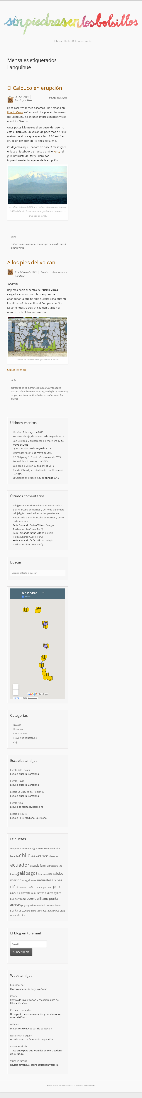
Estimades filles (21, 452)
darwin (31, 387)
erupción (31, 244)
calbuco (15, 244)
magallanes (29, 880)
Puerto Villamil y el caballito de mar (32, 470)
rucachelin (41, 905)
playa (14, 395)
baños (57, 848)
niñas (58, 880)
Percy (56, 151)
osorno (40, 244)
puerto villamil (18, 898)
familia (44, 865)
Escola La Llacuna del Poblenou (27, 791)
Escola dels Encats (20, 770)
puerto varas (17, 247)
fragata (52, 866)
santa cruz (17, 910)
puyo (24, 905)
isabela (52, 873)
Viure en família (18, 1061)
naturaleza (45, 880)
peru (57, 886)
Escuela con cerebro (21, 1010)
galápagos (27, 873)
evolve (49, 1085)
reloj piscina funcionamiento (28, 505)
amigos (33, 848)
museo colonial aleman (23, 391)
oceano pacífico (27, 887)
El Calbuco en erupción (34, 87)
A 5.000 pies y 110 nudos (26, 457)
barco (51, 848)
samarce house (54, 905)
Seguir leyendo (16, 369)
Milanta (14, 1024)
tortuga (44, 910)
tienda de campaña (42, 395)
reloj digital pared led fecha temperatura (35, 513)
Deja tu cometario (58, 97)
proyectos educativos (32, 893)
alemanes (16, 387)
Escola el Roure (18, 813)
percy (48, 244)
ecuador (19, 864)
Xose (29, 100)
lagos (58, 387)
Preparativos (20, 733)
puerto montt (59, 244)
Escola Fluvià (17, 781)
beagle (14, 856)
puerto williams (37, 898)
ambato (25, 848)
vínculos (21, 915)
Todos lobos (19, 461)
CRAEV (13, 996)
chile (22, 244)
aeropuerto (15, 848)
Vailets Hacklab (18, 1046)
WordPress (90, 1085)
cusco (43, 855)
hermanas (43, 874)
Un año (17, 432)
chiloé (34, 856)
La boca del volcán (23, 465)
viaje (62, 910)
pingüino (15, 893)
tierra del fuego (32, 910)
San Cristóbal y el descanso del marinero (35, 440)
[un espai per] (17, 985)
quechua (32, 905)
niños (15, 886)
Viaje (13, 236)
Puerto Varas (15, 112)
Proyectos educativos (25, 737)
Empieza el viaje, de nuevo (27, 436)
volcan (13, 915)
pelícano (47, 887)
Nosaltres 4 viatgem (21, 1035)
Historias (18, 729)
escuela (34, 865)
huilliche (49, 387)
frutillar (40, 387)
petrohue (62, 391)
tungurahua (53, 910)
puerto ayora (53, 893)
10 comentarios (59, 272)
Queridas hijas (20, 448)
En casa (17, 725)
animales (43, 848)
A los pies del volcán (31, 262)
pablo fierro (51, 391)
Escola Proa (16, 803)
